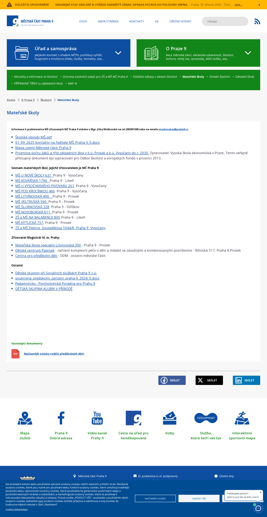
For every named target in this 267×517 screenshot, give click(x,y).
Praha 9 (61, 433)
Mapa (25, 433)
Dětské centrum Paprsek (35, 250)
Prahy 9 (97, 438)
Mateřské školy (193, 76)
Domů (11, 100)
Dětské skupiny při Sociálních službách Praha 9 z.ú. (56, 272)
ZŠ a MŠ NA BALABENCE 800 (37, 217)
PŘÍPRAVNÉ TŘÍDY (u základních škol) (38, 83)
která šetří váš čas (206, 438)
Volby (169, 433)
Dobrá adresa (61, 438)
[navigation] (68, 53)
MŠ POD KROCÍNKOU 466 (35, 191)
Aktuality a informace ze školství (35, 76)
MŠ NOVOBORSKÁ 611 (33, 212)
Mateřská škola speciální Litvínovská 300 (48, 245)
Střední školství (219, 76)
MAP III (72, 83)
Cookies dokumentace (17, 509)
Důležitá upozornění (32, 4)
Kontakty (136, 21)
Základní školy (244, 76)
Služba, (206, 433)
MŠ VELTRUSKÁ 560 (31, 201)
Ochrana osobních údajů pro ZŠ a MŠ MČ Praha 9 (95, 76)
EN (157, 21)
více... (238, 4)
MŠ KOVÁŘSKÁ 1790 (32, 180)
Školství (45, 100)
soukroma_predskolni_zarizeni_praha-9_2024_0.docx (57, 278)
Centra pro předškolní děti (36, 255)
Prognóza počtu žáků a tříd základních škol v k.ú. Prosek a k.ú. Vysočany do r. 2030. (82, 152)
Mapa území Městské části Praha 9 (43, 147)
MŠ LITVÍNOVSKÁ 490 (33, 196)
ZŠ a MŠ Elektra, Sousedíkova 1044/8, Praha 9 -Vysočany (60, 227)
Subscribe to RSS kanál (257, 21)
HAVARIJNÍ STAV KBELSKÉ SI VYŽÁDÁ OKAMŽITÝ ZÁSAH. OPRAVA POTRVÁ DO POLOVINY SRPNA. (121, 4)
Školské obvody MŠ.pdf (33, 137)
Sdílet (175, 380)
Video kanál (97, 433)
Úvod (83, 21)
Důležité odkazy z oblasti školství (155, 76)
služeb (25, 438)
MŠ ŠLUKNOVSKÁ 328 (32, 206)
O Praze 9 (27, 100)
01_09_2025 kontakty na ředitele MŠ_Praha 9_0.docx (57, 142)
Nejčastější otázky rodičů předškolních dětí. (54, 354)
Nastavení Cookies (155, 498)
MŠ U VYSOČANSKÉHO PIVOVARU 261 (44, 185)
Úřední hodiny (180, 21)
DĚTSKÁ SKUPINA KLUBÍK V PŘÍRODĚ (43, 288)
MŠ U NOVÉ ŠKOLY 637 (34, 175)
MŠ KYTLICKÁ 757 (29, 222)
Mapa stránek (108, 21)
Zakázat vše (199, 498)
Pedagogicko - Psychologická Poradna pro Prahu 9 (55, 283)
